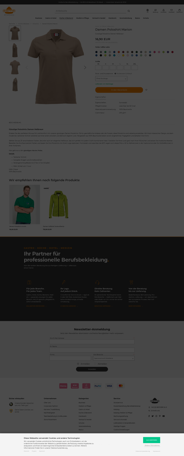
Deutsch (26, 451)
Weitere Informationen (152, 445)
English (34, 451)
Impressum (156, 451)
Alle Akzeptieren (151, 440)
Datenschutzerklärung (143, 451)
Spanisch (42, 451)
